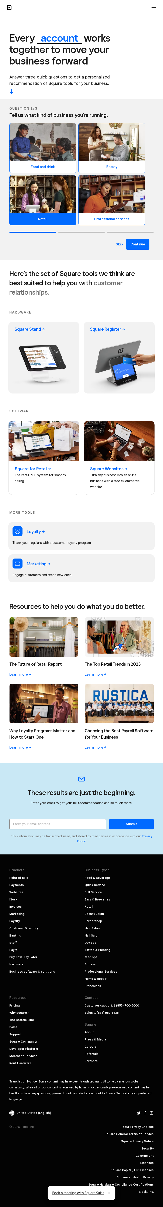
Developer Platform (23, 1048)
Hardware (16, 964)
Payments (16, 885)
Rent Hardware (20, 1063)
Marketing (17, 914)
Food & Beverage (97, 877)
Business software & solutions (32, 971)
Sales (13, 1027)
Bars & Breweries (97, 899)
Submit (131, 824)
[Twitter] (139, 1113)
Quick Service (95, 885)
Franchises (93, 986)
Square (28, 329)
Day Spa (90, 942)
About (89, 1032)
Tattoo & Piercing (98, 950)
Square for (31, 468)
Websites (16, 892)
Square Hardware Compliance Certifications (121, 1184)
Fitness (90, 964)
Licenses (147, 1163)
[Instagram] (151, 1113)
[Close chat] (109, 1193)
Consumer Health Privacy (135, 1177)
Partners (91, 1061)
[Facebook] (145, 1113)
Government (144, 1155)
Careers (91, 1046)
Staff (13, 942)
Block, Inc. (146, 1191)
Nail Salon (92, 935)
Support (15, 1034)
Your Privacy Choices (138, 1127)
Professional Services (101, 971)
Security (147, 1148)
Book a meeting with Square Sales (78, 1192)
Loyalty (14, 921)
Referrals (91, 1054)
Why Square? (19, 1012)
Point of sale (18, 877)
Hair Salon (92, 928)
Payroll (14, 950)
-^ (11, 91)
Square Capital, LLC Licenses (132, 1170)
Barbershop (93, 921)
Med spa (91, 957)
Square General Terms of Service (129, 1134)
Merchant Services (23, 1056)
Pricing (14, 1005)
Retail (89, 906)
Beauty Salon (94, 914)
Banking (15, 935)
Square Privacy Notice (137, 1141)
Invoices (15, 906)
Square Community (23, 1041)
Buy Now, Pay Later (23, 957)
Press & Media (95, 1039)
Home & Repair (96, 978)
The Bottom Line (21, 1020)
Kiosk (13, 899)
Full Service (93, 892)
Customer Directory (23, 928)
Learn (18, 674)
